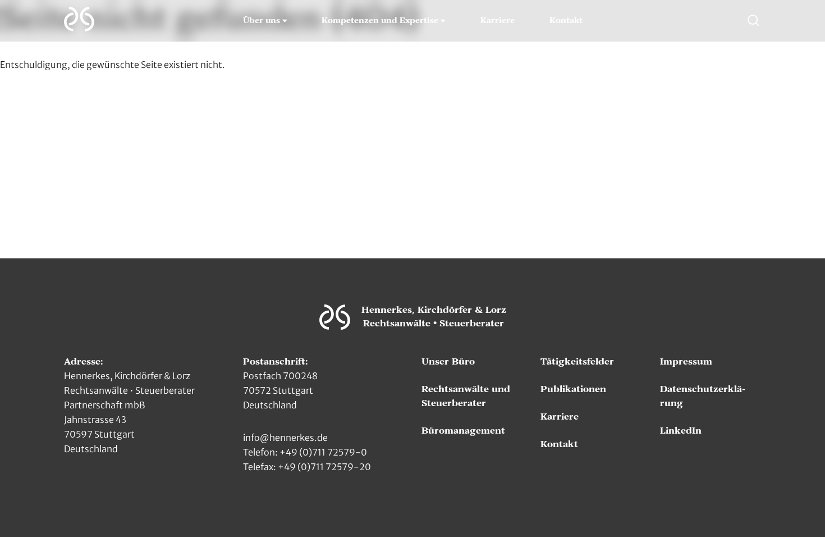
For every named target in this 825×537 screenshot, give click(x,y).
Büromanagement (463, 431)
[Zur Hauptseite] (79, 19)
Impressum (686, 362)
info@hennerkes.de (285, 437)
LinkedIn (681, 431)
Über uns (261, 20)
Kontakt (566, 20)
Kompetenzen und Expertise (380, 20)
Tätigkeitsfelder (577, 362)
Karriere (497, 20)
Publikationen (573, 389)
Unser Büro (448, 362)
